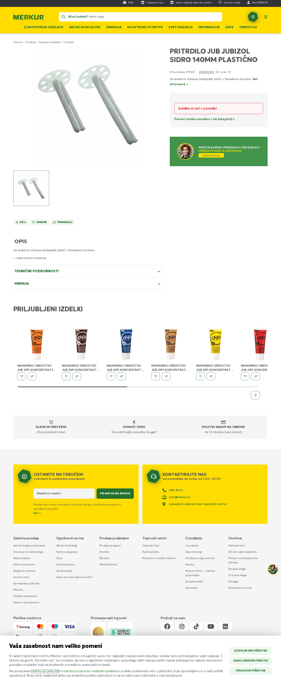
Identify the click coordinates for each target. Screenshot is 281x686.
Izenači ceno (134, 427)
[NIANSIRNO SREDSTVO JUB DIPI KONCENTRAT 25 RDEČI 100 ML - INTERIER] (260, 343)
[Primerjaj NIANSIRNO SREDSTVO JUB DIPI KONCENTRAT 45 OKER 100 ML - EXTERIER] (166, 376)
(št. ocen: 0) (223, 72)
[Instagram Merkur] (181, 627)
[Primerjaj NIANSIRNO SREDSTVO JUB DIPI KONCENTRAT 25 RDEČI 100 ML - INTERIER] (255, 376)
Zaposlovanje (193, 552)
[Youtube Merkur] (211, 627)
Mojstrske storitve (145, 27)
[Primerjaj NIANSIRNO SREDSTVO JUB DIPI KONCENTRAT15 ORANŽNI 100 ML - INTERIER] (32, 376)
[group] (31, 188)
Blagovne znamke (24, 571)
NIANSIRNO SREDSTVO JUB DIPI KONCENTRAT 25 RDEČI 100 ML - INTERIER (260, 370)
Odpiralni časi (150, 545)
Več (36, 513)
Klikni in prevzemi (51, 427)
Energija (114, 27)
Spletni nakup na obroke (223, 427)
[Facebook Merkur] (167, 627)
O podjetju (192, 545)
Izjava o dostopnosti (26, 602)
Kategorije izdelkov (45, 27)
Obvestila (248, 27)
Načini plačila (21, 558)
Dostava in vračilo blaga (28, 552)
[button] (88, 105)
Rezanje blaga (237, 569)
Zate (230, 27)
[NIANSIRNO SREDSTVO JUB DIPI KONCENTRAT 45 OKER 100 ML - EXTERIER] (170, 343)
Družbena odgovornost (200, 558)
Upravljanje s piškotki (26, 583)
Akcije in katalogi (85, 27)
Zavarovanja (64, 571)
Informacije (209, 27)
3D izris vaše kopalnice (242, 552)
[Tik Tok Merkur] (196, 627)
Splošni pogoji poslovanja (29, 545)
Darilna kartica (65, 564)
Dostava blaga (237, 575)
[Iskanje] (63, 16)
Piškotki (18, 590)
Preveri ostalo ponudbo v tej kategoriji (203, 119)
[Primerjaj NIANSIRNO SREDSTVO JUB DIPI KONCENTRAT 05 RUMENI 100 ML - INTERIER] (211, 376)
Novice (189, 564)
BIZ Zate (104, 558)
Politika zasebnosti (25, 596)
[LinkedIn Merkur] (225, 627)
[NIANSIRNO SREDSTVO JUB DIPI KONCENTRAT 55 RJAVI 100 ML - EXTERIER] (81, 343)
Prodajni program (110, 545)
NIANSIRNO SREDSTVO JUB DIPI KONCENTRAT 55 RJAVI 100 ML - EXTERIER (81, 370)
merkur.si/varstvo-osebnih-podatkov (91, 671)
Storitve (104, 552)
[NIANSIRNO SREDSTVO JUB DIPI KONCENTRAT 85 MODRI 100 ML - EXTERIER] (126, 343)
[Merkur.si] (28, 18)
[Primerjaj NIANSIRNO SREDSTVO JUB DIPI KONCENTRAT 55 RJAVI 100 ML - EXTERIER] (76, 376)
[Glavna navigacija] (266, 16)
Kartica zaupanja (66, 552)
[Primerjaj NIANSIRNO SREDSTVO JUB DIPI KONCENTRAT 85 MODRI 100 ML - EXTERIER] (121, 376)
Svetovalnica (181, 27)
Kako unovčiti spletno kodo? (74, 577)
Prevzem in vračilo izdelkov (159, 558)
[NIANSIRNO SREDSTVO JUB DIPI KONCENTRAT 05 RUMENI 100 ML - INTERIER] (215, 343)
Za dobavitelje (194, 581)
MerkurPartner (108, 564)
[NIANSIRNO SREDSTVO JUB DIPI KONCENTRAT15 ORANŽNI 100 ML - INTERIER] (36, 343)
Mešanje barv (236, 545)
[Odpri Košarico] (253, 16)
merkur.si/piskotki (45, 671)
